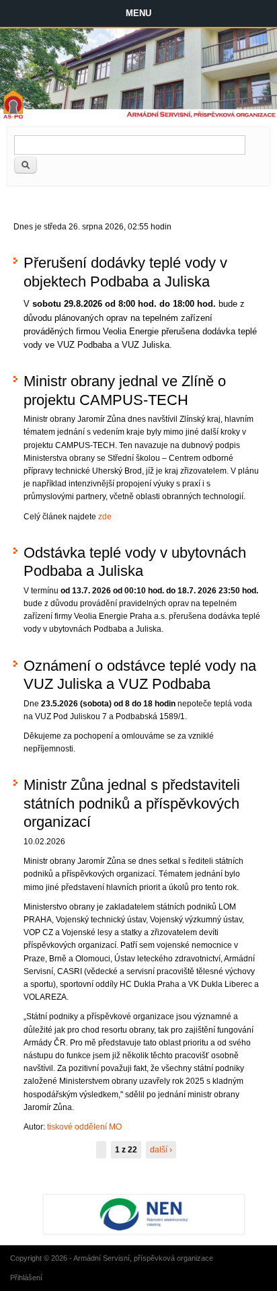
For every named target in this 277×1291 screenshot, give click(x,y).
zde (105, 516)
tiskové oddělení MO (84, 1127)
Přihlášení (26, 1278)
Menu (138, 13)
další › (161, 1149)
